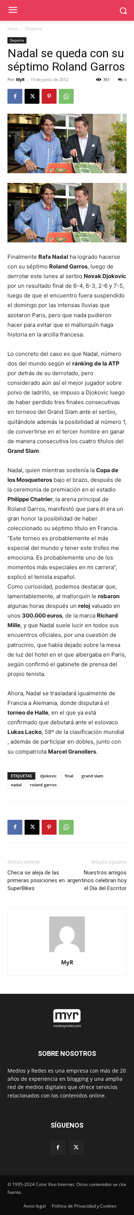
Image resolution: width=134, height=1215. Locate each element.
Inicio (12, 28)
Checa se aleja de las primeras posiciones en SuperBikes (36, 880)
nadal (16, 784)
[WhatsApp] (66, 96)
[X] (32, 96)
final (69, 776)
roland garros (43, 784)
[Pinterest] (49, 96)
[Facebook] (14, 96)
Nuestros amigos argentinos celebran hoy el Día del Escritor (97, 880)
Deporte (33, 28)
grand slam (92, 776)
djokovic (48, 776)
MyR (20, 79)
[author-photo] (67, 952)
